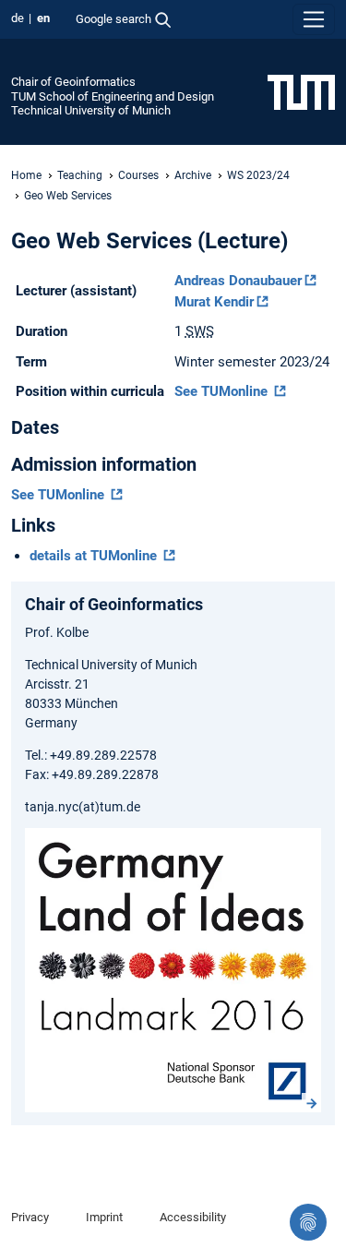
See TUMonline (222, 391)
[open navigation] (313, 19)
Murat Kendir (214, 302)
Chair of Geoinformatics (73, 82)
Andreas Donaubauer (238, 280)
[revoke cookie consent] (308, 1222)
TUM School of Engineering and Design (112, 96)
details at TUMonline (95, 555)
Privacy (30, 1217)
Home (26, 175)
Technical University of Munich (91, 110)
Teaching (79, 175)
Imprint (104, 1217)
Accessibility (193, 1217)
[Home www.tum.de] (301, 91)
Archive (192, 175)
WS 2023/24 (258, 175)
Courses (138, 175)
